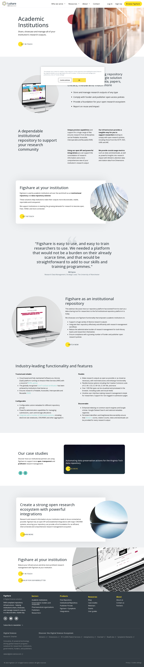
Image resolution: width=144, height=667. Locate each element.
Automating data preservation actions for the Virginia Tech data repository (94, 461)
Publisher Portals (66, 606)
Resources (72, 4)
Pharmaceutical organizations (43, 607)
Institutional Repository (68, 603)
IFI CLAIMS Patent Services (70, 637)
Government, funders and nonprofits (41, 603)
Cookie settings (136, 663)
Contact (96, 4)
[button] (64, 4)
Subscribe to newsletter (12, 625)
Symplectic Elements (125, 637)
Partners (119, 606)
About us (119, 600)
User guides (92, 611)
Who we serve (57, 4)
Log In (109, 4)
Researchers (36, 613)
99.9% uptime (33, 383)
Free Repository (66, 600)
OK (79, 80)
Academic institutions (39, 600)
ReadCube (110, 637)
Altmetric (89, 418)
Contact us (120, 603)
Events (90, 608)
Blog (90, 600)
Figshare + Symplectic (68, 608)
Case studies (92, 603)
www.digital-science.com (12, 654)
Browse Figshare (133, 4)
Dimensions (53, 637)
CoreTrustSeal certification (47, 386)
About (85, 4)
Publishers (36, 610)
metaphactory (89, 637)
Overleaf (100, 637)
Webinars (91, 606)
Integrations (64, 611)
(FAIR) (29, 393)
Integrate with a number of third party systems (36, 415)
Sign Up (118, 4)
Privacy (128, 663)
